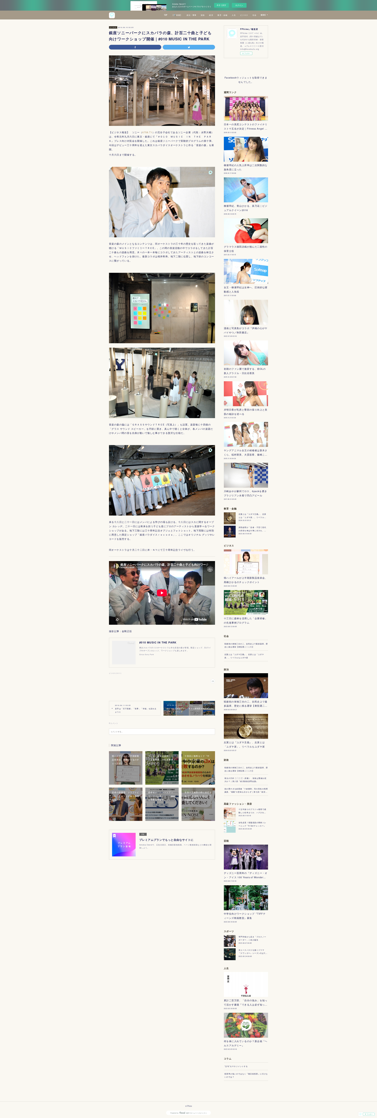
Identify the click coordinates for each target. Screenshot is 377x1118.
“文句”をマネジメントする (236, 1066)
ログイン (239, 5)
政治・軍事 (191, 15)
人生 (234, 15)
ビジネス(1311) (115, 673)
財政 (203, 15)
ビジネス (244, 15)
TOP (165, 15)
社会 (255, 15)
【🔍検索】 (177, 15)
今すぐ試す (221, 5)
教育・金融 (222, 15)
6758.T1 (147, 132)
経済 (211, 15)
